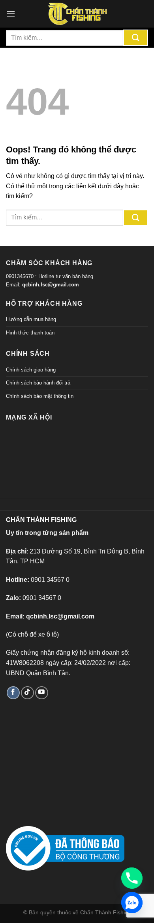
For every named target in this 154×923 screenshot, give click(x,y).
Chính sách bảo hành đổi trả (38, 383)
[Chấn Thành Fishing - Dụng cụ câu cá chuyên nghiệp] (77, 14)
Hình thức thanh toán (30, 333)
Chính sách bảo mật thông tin (39, 396)
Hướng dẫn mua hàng (31, 319)
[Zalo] (132, 902)
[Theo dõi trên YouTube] (41, 692)
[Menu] (10, 13)
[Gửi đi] (135, 38)
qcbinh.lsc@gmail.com (50, 285)
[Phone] (132, 878)
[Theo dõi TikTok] (27, 692)
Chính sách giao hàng (31, 370)
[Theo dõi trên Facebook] (13, 692)
